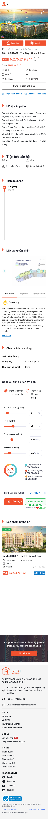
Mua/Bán (6, 716)
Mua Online (40, 573)
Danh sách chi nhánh (12, 727)
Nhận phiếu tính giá (14, 94)
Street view (15, 43)
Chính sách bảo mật (9, 809)
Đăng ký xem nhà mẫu (24, 86)
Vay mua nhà (7, 738)
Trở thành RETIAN (11, 724)
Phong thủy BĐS (9, 767)
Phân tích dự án (8, 755)
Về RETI (6, 720)
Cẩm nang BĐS (8, 763)
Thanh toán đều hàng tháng (36, 394)
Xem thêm (6, 335)
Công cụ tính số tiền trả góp (13, 742)
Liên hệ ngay (24, 653)
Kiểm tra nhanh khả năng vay (35, 502)
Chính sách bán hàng (37, 94)
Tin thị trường (7, 752)
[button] (20, 550)
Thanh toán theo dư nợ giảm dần (16, 393)
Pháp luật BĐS (8, 759)
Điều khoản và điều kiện (37, 809)
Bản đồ (37, 43)
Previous (4, 271)
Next (45, 25)
